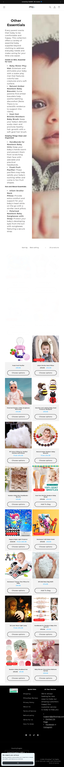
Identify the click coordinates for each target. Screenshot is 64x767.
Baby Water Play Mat (18, 282)
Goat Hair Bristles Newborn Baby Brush (45, 496)
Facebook (50, 725)
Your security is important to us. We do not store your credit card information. (37, 761)
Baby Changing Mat (46, 282)
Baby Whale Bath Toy (18, 325)
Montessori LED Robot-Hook (46, 539)
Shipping (26, 694)
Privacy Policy (28, 702)
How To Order (28, 724)
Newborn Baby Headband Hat (18, 669)
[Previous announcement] (3, 2)
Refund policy (28, 715)
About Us (26, 707)
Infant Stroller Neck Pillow (45, 365)
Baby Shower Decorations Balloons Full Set (46, 670)
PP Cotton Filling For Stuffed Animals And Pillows (18, 452)
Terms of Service (29, 711)
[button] (4, 7)
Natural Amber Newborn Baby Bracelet (45, 452)
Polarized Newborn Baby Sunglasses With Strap (18, 408)
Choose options (18, 290)
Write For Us (28, 720)
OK (18, 763)
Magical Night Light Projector (18, 539)
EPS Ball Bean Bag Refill (45, 581)
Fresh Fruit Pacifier (18, 365)
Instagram (47, 727)
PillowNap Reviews (30, 698)
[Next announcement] (60, 2)
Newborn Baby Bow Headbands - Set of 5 (18, 496)
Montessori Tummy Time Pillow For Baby (18, 582)
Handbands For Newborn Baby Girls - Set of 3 (45, 626)
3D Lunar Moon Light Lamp (18, 625)
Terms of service (54, 763)
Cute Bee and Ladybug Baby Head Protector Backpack (45, 408)
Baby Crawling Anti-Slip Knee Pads (45, 325)
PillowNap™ (48, 759)
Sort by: (25, 247)
